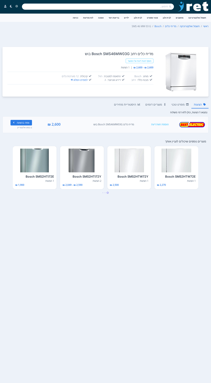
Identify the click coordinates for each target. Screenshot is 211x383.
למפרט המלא (81, 80)
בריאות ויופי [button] (114, 18)
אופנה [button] (101, 18)
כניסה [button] (75, 18)
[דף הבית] (193, 6)
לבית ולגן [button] (167, 18)
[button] (108, 193)
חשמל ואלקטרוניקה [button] (197, 18)
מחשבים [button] (179, 18)
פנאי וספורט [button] (152, 18)
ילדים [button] (126, 18)
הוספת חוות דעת (160, 124)
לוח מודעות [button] (88, 18)
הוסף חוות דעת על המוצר (139, 61)
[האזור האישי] (5, 6)
